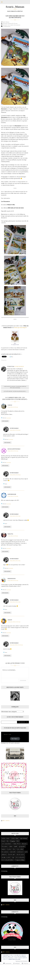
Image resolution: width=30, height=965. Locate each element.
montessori (20, 851)
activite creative (5, 838)
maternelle (13, 851)
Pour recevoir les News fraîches (15, 728)
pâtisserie (4, 854)
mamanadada (12, 578)
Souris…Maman (15, 6)
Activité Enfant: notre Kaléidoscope (14, 391)
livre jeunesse (17, 25)
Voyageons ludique (19, 860)
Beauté (3, 841)
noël (26, 851)
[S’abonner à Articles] (1, 820)
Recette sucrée (20, 854)
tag (13, 857)
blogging (12, 841)
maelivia (10, 534)
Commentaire (23, 680)
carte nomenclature (6, 843)
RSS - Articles (5, 820)
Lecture (9, 849)
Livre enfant (10, 25)
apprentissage (23, 838)
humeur (3, 849)
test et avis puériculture (7, 860)
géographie (22, 846)
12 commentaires (6, 26)
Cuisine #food (16, 843)
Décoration (4, 846)
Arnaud (10, 619)
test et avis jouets (20, 857)
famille (15, 846)
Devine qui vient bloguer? (20, 327)
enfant (10, 846)
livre (14, 849)
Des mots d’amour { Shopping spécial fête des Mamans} (15, 387)
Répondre (5, 421)
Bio (8, 841)
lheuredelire (12, 494)
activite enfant (14, 838)
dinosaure (4, 25)
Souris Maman (5, 22)
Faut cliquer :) (15, 738)
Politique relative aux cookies (14, 959)
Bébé (18, 841)
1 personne (8, 417)
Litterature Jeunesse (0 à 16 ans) (9, 23)
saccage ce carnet (6, 857)
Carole (10, 405)
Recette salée (11, 854)
